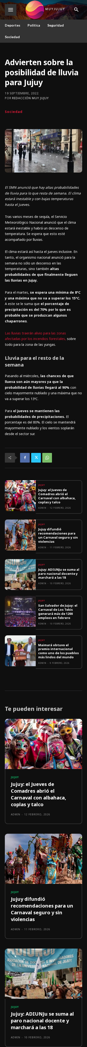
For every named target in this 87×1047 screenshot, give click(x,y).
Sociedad (13, 111)
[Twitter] (36, 458)
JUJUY (41, 485)
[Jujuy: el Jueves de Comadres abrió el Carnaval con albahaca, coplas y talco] (20, 495)
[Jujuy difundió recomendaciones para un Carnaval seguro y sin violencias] (20, 535)
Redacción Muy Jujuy (30, 98)
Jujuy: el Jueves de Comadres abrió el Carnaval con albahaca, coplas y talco (57, 496)
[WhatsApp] (47, 458)
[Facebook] (25, 458)
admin (42, 507)
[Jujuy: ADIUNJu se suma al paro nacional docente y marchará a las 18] (20, 574)
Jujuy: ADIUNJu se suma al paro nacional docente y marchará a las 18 (58, 573)
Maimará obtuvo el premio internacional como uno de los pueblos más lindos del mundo (58, 651)
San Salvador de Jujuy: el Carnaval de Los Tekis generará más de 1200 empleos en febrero (57, 611)
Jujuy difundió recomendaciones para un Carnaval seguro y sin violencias (58, 535)
